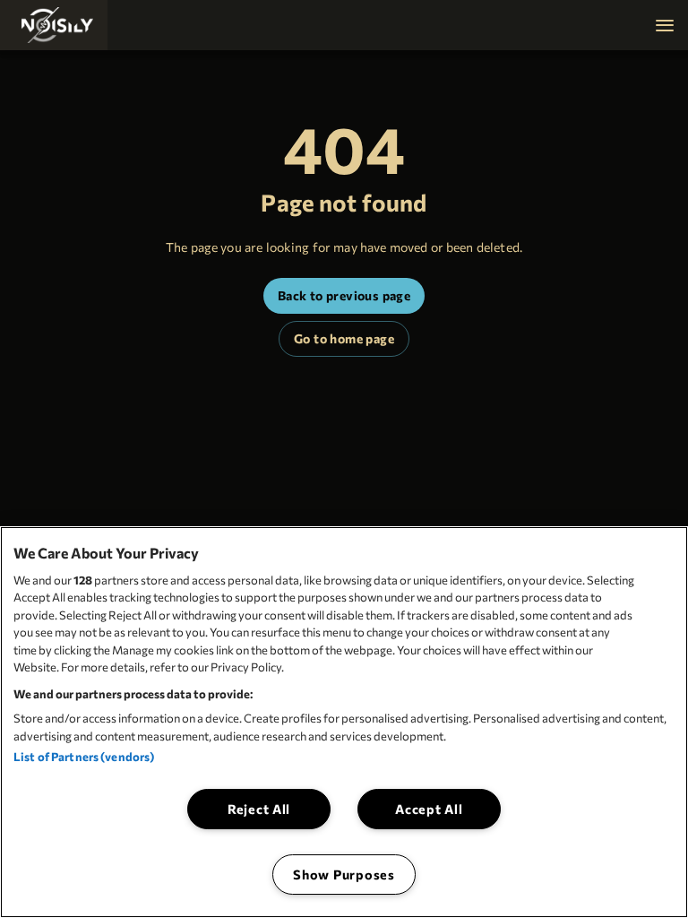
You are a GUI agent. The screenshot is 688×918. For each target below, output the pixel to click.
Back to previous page (344, 295)
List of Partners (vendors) (83, 756)
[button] (54, 25)
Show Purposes (343, 874)
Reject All (259, 809)
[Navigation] (664, 25)
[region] (344, 722)
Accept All (428, 809)
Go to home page (344, 338)
